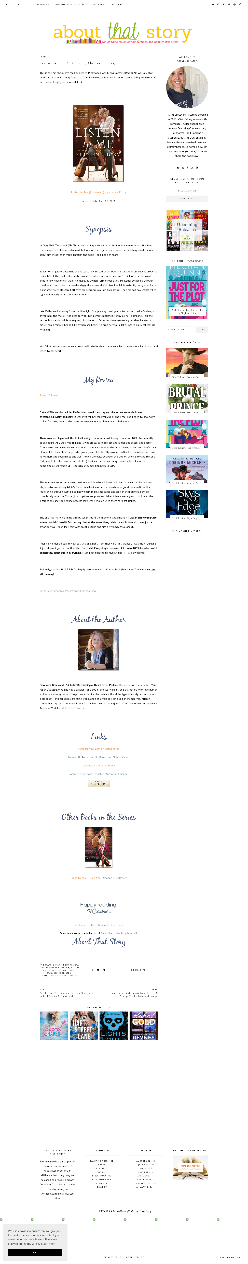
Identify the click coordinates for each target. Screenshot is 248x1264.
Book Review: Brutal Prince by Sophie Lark (188, 412)
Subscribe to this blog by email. (119, 933)
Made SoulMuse (231, 1257)
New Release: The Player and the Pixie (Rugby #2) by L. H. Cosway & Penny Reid (66, 992)
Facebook (87, 774)
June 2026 (146, 1168)
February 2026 (146, 1183)
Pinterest (118, 925)
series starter (62, 973)
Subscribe (187, 199)
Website (74, 774)
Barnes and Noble (109, 757)
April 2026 (145, 1175)
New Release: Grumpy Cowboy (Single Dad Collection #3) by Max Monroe (188, 377)
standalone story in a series (59, 975)
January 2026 (145, 1187)
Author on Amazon (117, 774)
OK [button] (35, 1252)
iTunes (126, 757)
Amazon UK (90, 757)
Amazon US (74, 757)
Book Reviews (38, 4)
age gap (102, 1172)
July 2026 (145, 1164)
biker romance (101, 1175)
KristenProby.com (75, 708)
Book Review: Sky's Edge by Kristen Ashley (188, 518)
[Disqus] (99, 1095)
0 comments (138, 970)
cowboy (102, 1187)
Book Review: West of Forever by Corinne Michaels (188, 483)
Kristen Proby (60, 970)
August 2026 (145, 1161)
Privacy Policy (113, 1257)
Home (9, 4)
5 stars (47, 965)
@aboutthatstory (139, 1211)
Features (98, 4)
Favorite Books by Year (70, 4)
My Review (120, 878)
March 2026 (146, 1179)
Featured (102, 1168)
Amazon (107, 878)
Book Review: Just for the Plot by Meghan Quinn (187, 312)
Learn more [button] (48, 1243)
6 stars (57, 965)
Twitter (99, 774)
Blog (21, 4)
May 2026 (146, 1172)
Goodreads (104, 925)
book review (70, 965)
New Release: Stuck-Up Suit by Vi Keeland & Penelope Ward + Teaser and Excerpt (134, 992)
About (115, 4)
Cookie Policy (135, 1257)
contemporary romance (54, 967)
